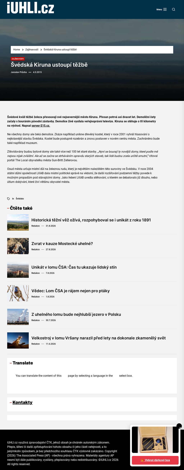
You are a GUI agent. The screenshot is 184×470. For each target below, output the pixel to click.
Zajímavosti (18, 59)
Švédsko (20, 198)
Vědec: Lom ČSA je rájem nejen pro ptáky (70, 290)
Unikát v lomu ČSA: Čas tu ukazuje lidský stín (74, 267)
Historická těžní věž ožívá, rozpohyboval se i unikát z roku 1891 (91, 220)
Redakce (35, 226)
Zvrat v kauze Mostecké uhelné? (62, 243)
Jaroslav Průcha (19, 72)
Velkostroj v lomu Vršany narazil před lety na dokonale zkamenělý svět (98, 338)
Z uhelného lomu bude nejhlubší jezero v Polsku (76, 314)
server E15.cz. (41, 125)
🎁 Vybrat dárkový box (155, 460)
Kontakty (23, 402)
